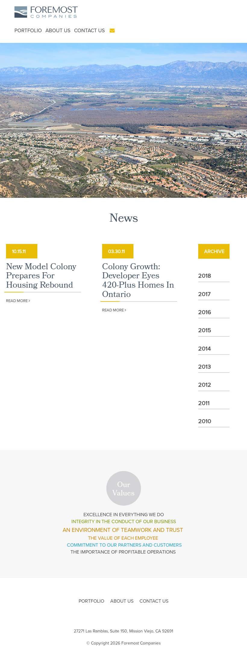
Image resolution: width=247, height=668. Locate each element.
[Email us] (112, 30)
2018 (204, 275)
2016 (204, 312)
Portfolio (28, 30)
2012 (204, 384)
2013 (204, 366)
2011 (204, 403)
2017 (204, 294)
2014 (204, 348)
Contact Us (89, 30)
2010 (204, 421)
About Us (57, 30)
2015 (204, 330)
